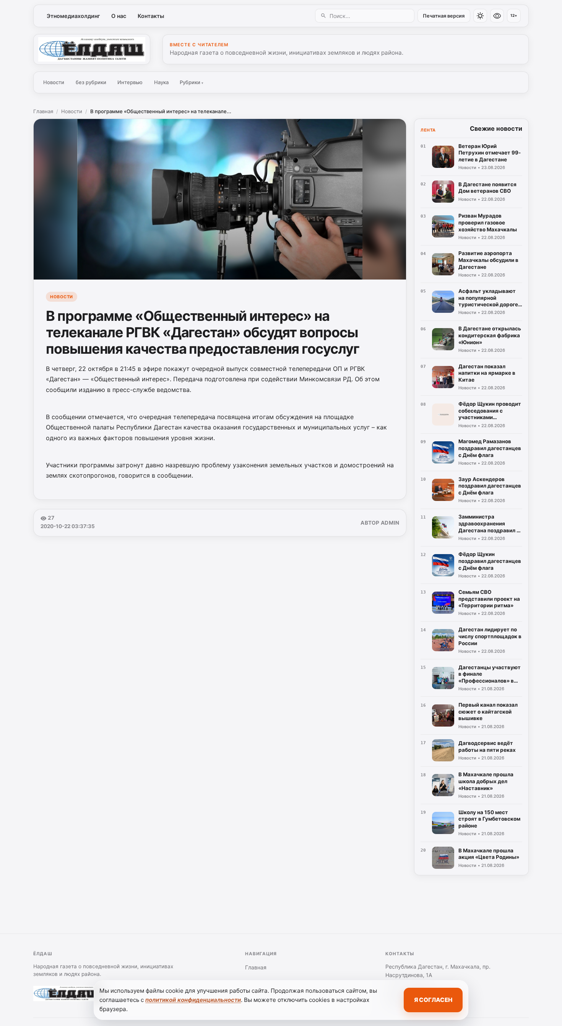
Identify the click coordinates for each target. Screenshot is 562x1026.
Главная (43, 111)
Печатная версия (444, 16)
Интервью (130, 82)
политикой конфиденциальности (193, 999)
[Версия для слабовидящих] (497, 16)
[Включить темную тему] (480, 16)
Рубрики (191, 82)
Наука (161, 82)
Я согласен (433, 999)
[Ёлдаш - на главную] (91, 49)
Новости (53, 82)
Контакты (151, 16)
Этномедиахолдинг (73, 16)
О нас (118, 16)
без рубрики (91, 82)
